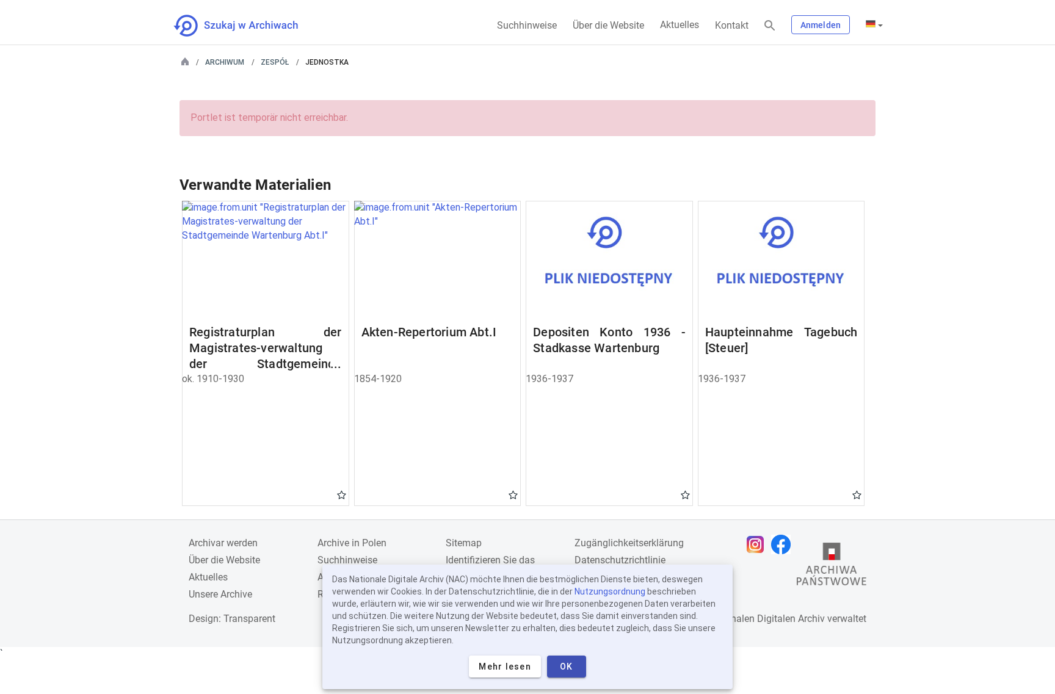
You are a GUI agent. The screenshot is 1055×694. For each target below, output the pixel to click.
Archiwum (224, 62)
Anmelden (820, 25)
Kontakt (732, 25)
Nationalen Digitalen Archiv (766, 618)
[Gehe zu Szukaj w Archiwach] (247, 25)
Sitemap (464, 543)
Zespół (275, 62)
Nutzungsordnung (610, 591)
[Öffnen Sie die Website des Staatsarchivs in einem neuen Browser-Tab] (831, 567)
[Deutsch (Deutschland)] (874, 25)
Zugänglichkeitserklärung (629, 543)
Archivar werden (223, 543)
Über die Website (608, 25)
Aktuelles (679, 25)
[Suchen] (769, 26)
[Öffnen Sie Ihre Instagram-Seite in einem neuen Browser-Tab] (758, 544)
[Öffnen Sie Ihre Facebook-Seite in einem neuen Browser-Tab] (784, 544)
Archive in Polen (351, 543)
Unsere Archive (220, 594)
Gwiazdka (341, 494)
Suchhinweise (527, 25)
